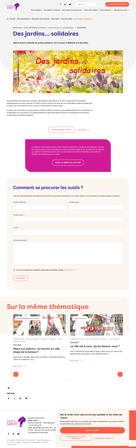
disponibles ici (69, 270)
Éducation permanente (40, 18)
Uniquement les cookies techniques (76, 437)
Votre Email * (19, 215)
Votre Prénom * (20, 202)
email (26, 398)
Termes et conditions (14, 442)
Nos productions (105, 10)
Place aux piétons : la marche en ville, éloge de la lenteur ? (36, 350)
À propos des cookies (103, 438)
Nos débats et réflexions (52, 10)
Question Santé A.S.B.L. (13, 6)
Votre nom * (74, 202)
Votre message (19, 240)
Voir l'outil (17, 366)
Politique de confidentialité (32, 442)
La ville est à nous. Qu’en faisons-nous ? (95, 346)
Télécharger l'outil (61, 130)
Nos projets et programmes (71, 10)
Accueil (12, 18)
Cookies (45, 442)
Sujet (15, 227)
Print (9, 388)
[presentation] (15, 374)
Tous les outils (66, 18)
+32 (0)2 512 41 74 (35, 425)
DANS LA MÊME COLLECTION (68, 162)
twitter (14, 398)
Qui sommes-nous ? (121, 10)
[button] (65, 379)
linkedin (20, 398)
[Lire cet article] (39, 325)
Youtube (70, 4)
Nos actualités (36, 10)
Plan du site (12, 444)
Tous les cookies (92, 430)
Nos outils (55, 18)
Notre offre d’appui (90, 10)
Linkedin (65, 4)
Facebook (60, 4)
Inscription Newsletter (117, 4)
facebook (9, 398)
